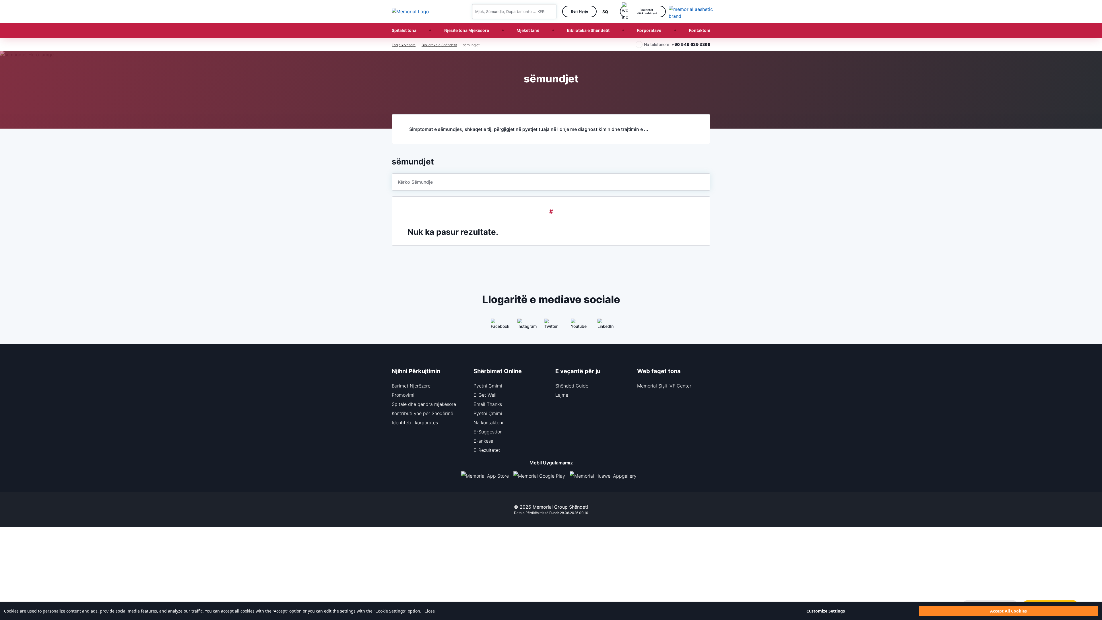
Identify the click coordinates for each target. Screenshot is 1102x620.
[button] (550, 11)
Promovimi (403, 395)
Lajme (561, 395)
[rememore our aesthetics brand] (692, 11)
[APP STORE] (487, 475)
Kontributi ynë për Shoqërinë (422, 413)
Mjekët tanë (528, 30)
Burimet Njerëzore (411, 386)
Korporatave (649, 30)
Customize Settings (825, 611)
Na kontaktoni (488, 422)
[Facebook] (498, 325)
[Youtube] (578, 325)
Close (429, 611)
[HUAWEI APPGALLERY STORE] (605, 475)
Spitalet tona (404, 30)
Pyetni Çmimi (488, 386)
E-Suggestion (488, 432)
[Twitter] (551, 325)
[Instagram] (524, 325)
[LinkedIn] (604, 325)
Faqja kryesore (404, 45)
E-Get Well (485, 395)
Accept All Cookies (1008, 611)
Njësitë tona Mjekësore (466, 30)
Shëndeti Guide (571, 386)
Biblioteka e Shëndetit (588, 30)
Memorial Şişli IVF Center (664, 386)
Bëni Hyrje (579, 11)
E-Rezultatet (487, 450)
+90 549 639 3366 (691, 44)
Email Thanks (488, 404)
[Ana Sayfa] (410, 11)
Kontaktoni (699, 30)
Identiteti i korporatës (415, 422)
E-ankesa (483, 441)
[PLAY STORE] (539, 475)
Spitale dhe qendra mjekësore (424, 404)
